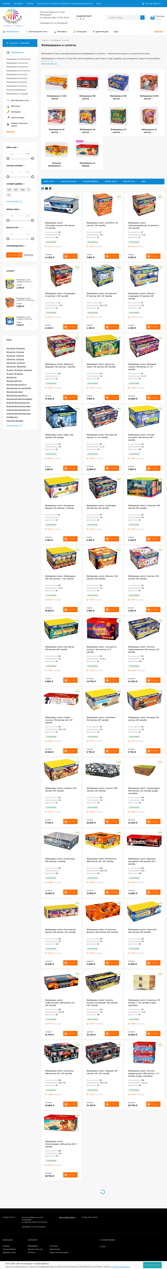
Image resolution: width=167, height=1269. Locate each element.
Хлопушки (53, 1246)
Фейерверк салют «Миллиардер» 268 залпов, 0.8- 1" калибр (61, 1144)
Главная (6, 3)
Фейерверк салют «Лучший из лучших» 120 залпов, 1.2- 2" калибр (102, 649)
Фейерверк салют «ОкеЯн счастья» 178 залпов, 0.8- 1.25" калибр (59, 720)
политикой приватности (120, 1267)
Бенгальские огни (14, 381)
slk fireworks (12, 377)
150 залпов (11, 356)
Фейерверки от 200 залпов (19, 59)
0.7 (15, 190)
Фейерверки (33, 1246)
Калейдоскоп (12, 417)
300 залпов (11, 366)
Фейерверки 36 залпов (17, 78)
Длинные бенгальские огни (18, 410)
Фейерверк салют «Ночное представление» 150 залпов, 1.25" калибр (144, 649)
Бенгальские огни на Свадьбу (19, 388)
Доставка (18, 3)
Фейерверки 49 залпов (17, 74)
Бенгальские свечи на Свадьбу (19, 399)
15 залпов (20, 352)
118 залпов (20, 348)
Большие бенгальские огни (18, 403)
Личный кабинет (9, 1249)
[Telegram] (81, 19)
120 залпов (11, 352)
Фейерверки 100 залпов (17, 67)
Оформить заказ (9, 1252)
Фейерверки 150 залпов (17, 63)
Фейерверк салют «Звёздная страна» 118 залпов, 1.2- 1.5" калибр (142, 367)
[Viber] (84, 19)
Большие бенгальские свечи (19, 406)
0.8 (22, 190)
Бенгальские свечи (15, 392)
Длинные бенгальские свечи (19, 414)
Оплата (29, 3)
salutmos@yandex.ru (67, 1217)
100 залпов (11, 348)
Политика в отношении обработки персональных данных (65, 3)
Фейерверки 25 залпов (17, 82)
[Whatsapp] (77, 19)
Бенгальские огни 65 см (16, 385)
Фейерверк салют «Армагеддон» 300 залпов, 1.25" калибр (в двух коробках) (144, 791)
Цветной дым (54, 1249)
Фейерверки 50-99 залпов (18, 71)
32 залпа (10, 370)
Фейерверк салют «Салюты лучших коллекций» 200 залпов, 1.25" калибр (102, 1002)
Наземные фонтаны (15, 421)
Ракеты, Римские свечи (58, 1252)
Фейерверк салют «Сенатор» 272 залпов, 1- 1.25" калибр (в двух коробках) (144, 1002)
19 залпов (20, 359)
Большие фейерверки (16, 90)
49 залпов (27, 370)
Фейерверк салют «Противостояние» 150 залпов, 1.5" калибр (60, 225)
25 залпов (21, 363)
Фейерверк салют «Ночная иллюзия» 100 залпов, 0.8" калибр (141, 437)
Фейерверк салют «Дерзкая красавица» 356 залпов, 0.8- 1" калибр (142, 861)
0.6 (9, 190)
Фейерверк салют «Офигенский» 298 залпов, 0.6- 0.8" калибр (60, 1002)
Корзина (6, 1246)
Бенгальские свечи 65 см (17, 395)
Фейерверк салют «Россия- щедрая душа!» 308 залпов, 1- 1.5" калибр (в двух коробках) (143, 1073)
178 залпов (11, 359)
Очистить (28, 255)
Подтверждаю (152, 1265)
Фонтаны (31, 1252)
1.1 (8, 195)
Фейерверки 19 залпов (17, 86)
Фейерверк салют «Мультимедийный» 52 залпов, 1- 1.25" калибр (144, 225)
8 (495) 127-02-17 (84, 16)
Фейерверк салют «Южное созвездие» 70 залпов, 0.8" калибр (141, 296)
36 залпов (18, 370)
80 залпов (18, 374)
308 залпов (21, 366)
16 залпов (20, 356)
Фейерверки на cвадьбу (17, 94)
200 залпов (11, 363)
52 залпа (10, 374)
